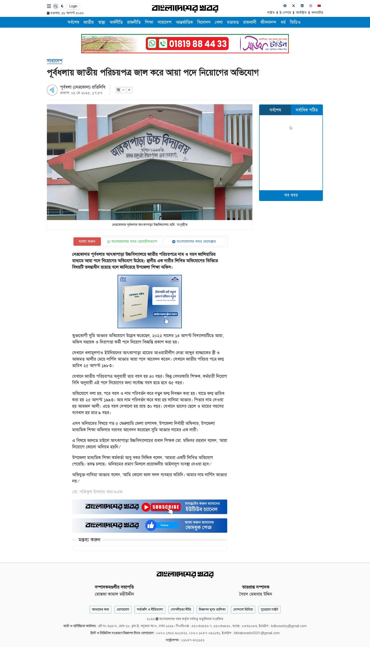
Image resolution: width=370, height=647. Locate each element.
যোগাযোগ (123, 609)
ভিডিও (295, 22)
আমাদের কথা (100, 609)
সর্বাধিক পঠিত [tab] (307, 110)
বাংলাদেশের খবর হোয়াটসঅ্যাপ (133, 241)
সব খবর (291, 195)
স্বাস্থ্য (101, 22)
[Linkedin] (302, 5)
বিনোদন (203, 22)
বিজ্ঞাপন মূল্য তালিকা (212, 609)
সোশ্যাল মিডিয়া (243, 609)
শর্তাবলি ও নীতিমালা (150, 609)
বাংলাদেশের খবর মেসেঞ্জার (196, 241)
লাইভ (271, 12)
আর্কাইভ (301, 12)
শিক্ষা (149, 22)
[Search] (55, 6)
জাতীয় (89, 22)
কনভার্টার (317, 12)
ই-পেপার (285, 12)
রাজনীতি (134, 22)
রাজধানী (249, 22)
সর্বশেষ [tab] (275, 110)
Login (73, 6)
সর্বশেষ (73, 22)
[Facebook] (285, 5)
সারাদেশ (165, 22)
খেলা (219, 22)
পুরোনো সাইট (269, 609)
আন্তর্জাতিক (184, 22)
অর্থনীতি (116, 22)
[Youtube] (319, 5)
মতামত (233, 22)
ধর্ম (283, 22)
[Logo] (185, 8)
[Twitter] (293, 5)
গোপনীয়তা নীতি (181, 609)
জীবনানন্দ (268, 22)
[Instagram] (310, 5)
